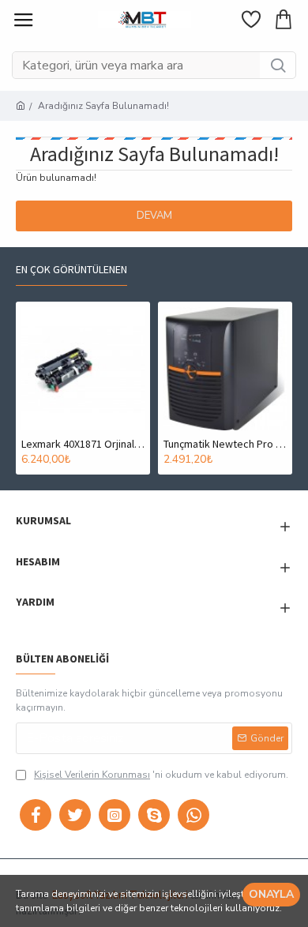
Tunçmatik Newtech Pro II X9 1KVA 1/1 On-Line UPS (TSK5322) (225, 444)
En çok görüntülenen (71, 269)
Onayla (271, 894)
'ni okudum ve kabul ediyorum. (161, 774)
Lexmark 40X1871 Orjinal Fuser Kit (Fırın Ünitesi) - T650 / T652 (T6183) (83, 444)
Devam (154, 215)
